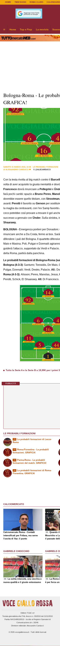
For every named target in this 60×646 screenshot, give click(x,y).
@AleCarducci (43, 170)
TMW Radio (20, 2)
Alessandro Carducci (17, 170)
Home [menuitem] (13, 29)
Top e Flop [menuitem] (26, 29)
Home (8, 2)
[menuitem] (4, 29)
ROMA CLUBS (36, 2)
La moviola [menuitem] (42, 29)
